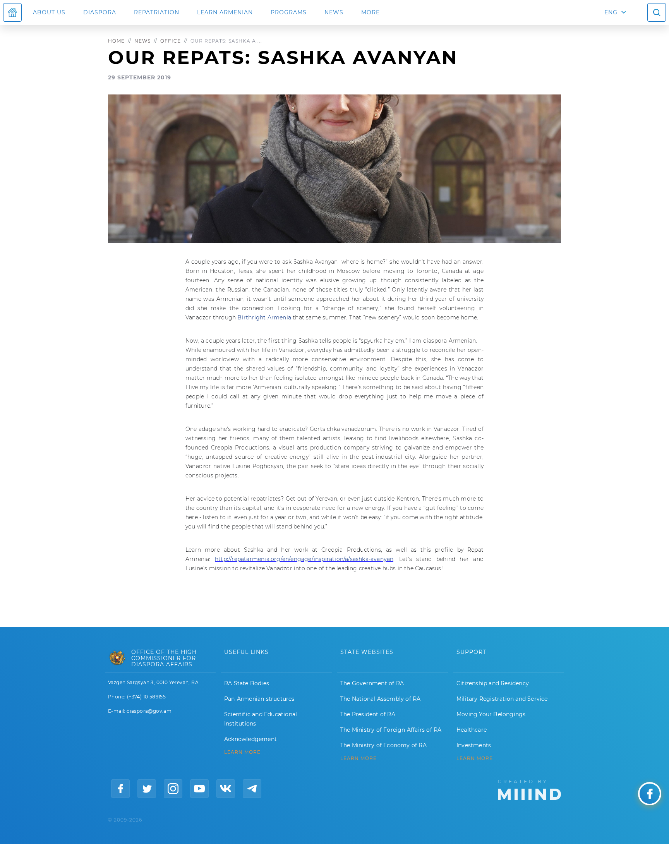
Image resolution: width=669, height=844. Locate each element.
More (370, 12)
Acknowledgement (250, 739)
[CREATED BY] (529, 789)
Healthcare (471, 729)
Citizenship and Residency (492, 683)
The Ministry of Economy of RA (383, 745)
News (333, 12)
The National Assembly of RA (380, 698)
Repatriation (156, 12)
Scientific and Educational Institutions (260, 719)
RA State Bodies (246, 683)
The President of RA (367, 714)
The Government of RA (372, 683)
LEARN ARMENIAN (225, 12)
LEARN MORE (242, 752)
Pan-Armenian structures (259, 698)
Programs (289, 12)
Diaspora (99, 12)
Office (170, 41)
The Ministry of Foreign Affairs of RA (390, 729)
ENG (611, 12)
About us (49, 12)
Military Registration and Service (502, 698)
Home (116, 41)
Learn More (474, 758)
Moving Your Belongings (490, 714)
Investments (473, 745)
